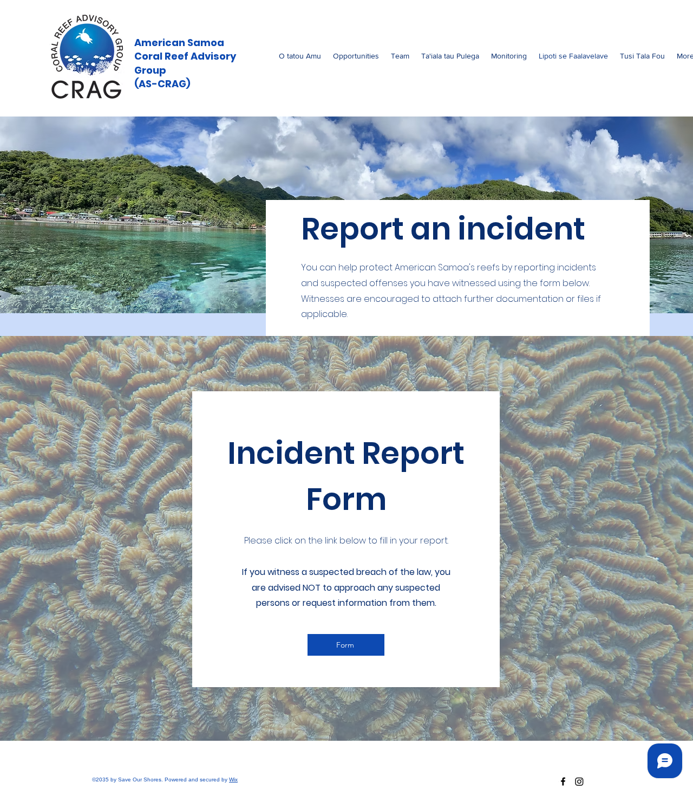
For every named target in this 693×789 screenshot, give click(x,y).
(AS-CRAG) (162, 83)
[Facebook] (563, 781)
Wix (233, 779)
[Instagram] (579, 781)
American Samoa (179, 42)
